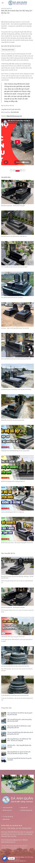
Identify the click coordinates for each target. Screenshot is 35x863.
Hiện (12, 49)
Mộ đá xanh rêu (7, 810)
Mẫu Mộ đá (6, 819)
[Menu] (2, 3)
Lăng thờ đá (23, 807)
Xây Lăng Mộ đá (7, 807)
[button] (4, 858)
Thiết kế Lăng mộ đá (26, 810)
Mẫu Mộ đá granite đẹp (6, 8)
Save (18, 170)
